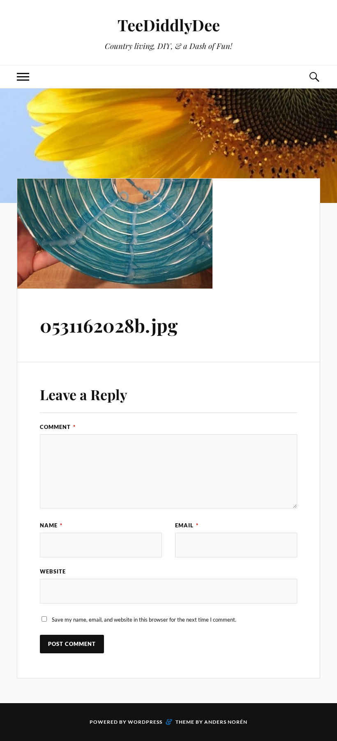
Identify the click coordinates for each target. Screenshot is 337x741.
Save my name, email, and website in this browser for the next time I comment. (144, 619)
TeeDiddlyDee (169, 24)
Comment (58, 427)
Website (53, 571)
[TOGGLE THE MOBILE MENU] (23, 76)
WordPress (145, 722)
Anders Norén (225, 722)
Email (187, 525)
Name (51, 525)
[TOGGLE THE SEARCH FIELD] (314, 76)
